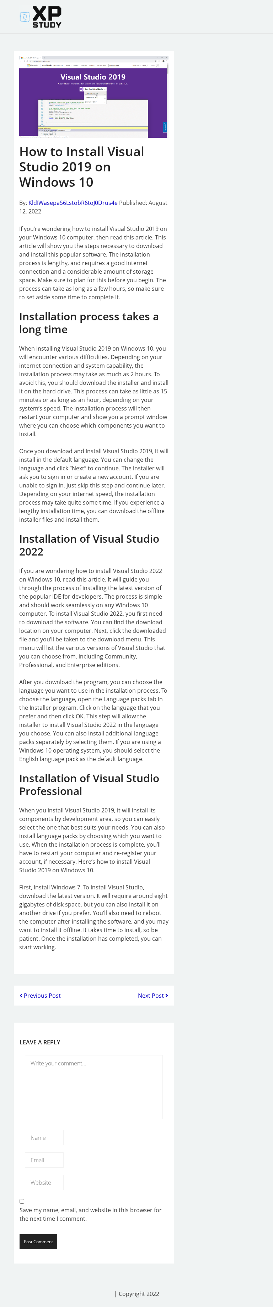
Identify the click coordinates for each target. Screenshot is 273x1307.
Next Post (151, 995)
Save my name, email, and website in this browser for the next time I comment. (91, 1214)
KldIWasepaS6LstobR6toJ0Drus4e (73, 203)
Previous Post (41, 995)
